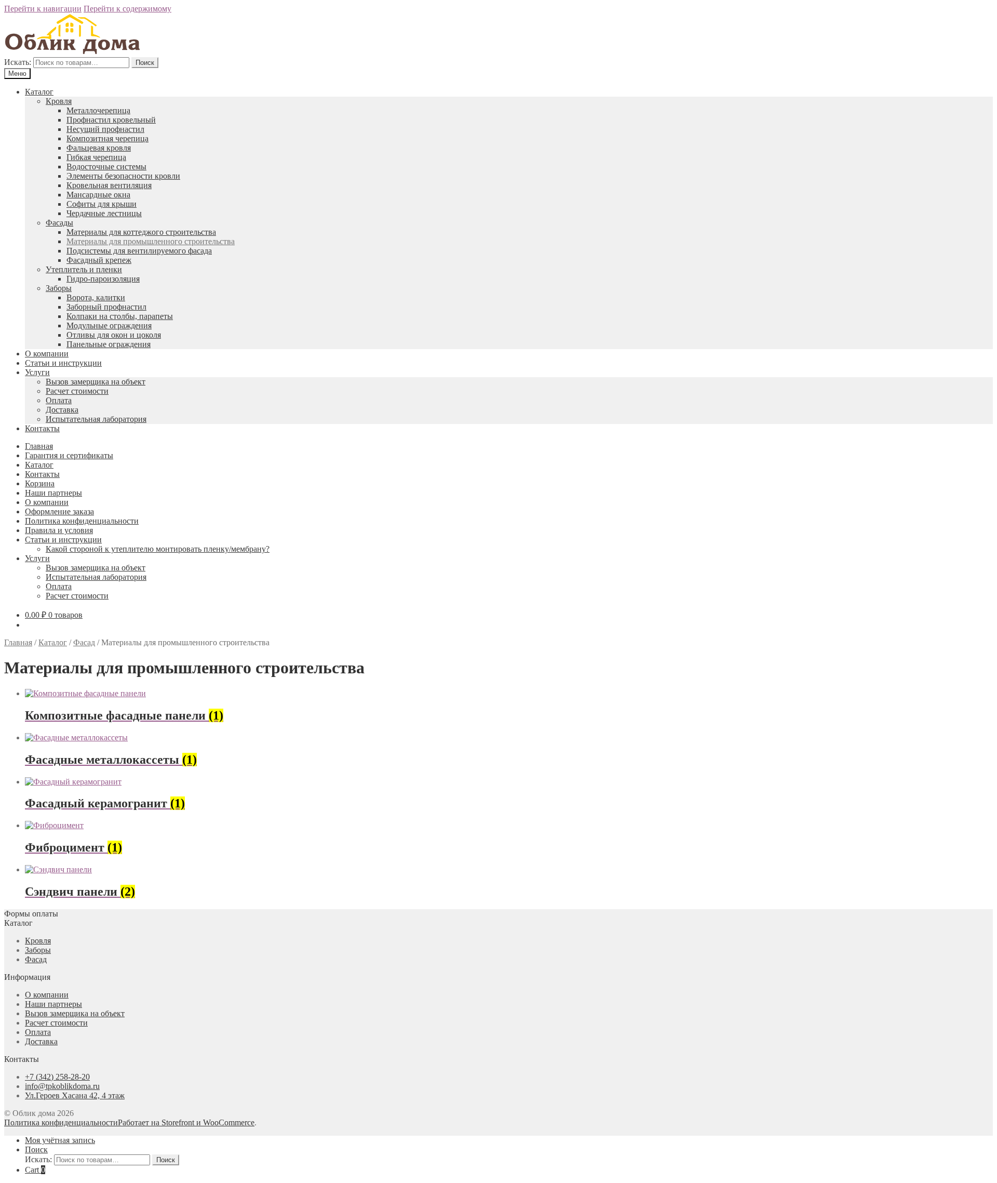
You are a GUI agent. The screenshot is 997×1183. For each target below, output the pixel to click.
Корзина (40, 483)
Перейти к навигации (43, 8)
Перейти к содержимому (127, 8)
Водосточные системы (106, 166)
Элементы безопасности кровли (123, 175)
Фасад (84, 642)
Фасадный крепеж (98, 260)
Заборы (59, 288)
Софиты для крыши (101, 204)
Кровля (59, 101)
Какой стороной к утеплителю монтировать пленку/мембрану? (158, 548)
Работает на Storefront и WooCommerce (186, 1122)
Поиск (145, 63)
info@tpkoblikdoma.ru (62, 1086)
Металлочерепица (98, 110)
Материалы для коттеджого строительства (141, 232)
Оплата (59, 400)
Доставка (62, 409)
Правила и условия (59, 530)
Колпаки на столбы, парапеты (119, 316)
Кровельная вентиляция (109, 185)
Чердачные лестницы (104, 213)
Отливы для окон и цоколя (113, 334)
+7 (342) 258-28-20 (57, 1076)
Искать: (17, 62)
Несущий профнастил (105, 129)
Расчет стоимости (77, 391)
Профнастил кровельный (111, 119)
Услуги (37, 372)
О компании (47, 353)
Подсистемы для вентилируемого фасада (139, 250)
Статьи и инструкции (63, 362)
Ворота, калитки (95, 297)
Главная (39, 446)
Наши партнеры (53, 492)
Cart (35, 1169)
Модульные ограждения (109, 325)
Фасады (59, 222)
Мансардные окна (98, 194)
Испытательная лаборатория (96, 419)
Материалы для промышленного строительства (150, 241)
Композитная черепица (107, 138)
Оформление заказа (59, 511)
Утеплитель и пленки (84, 269)
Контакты (42, 428)
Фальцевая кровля (98, 147)
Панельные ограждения (108, 344)
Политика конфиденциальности (82, 520)
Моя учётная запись (60, 1140)
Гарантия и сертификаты (69, 455)
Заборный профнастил (106, 306)
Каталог (39, 91)
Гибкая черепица (96, 157)
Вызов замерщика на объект (95, 381)
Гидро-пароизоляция (103, 278)
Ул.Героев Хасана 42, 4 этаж (75, 1095)
